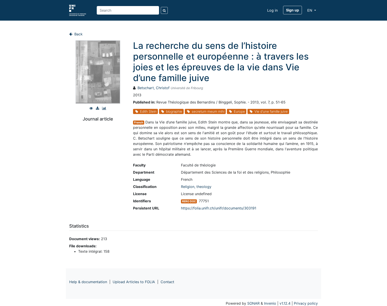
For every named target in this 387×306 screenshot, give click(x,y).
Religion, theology (196, 186)
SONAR (253, 303)
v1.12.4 (285, 303)
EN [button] (310, 10)
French (138, 122)
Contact (167, 282)
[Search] (164, 10)
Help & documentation (88, 282)
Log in (272, 10)
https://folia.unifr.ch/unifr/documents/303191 (218, 208)
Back (78, 34)
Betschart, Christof (154, 88)
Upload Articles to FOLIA (134, 282)
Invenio (270, 303)
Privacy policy (306, 303)
